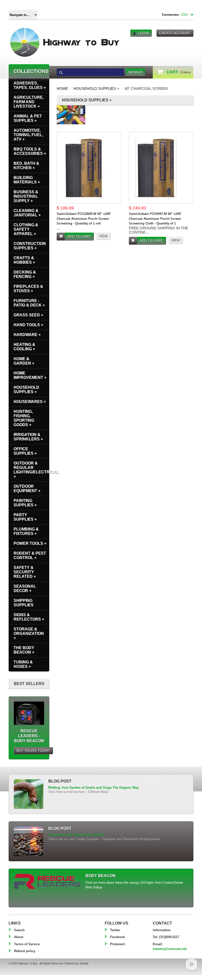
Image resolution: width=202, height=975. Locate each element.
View (103, 236)
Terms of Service (27, 944)
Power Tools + (30, 543)
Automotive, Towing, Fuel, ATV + (28, 134)
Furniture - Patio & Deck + (29, 303)
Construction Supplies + (30, 245)
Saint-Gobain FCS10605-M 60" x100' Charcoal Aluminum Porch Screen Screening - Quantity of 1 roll (84, 218)
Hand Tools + (28, 325)
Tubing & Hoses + (23, 664)
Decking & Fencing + (25, 274)
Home (62, 88)
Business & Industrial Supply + (26, 196)
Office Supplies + (25, 451)
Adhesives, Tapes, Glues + (30, 85)
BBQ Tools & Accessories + (30, 151)
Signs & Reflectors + (29, 617)
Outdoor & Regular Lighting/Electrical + (31, 470)
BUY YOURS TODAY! (33, 750)
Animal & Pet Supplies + (28, 118)
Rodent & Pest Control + (30, 555)
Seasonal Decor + (25, 588)
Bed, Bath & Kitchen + (26, 165)
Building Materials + (27, 180)
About (18, 937)
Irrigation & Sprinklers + (28, 436)
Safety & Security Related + (25, 571)
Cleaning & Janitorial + (27, 212)
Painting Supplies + (25, 502)
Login (143, 33)
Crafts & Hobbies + (24, 260)
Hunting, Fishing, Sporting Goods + (24, 418)
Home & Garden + (24, 361)
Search (19, 930)
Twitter (115, 930)
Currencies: (170, 14)
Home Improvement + (30, 375)
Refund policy (24, 951)
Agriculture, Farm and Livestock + (29, 101)
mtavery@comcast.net (169, 949)
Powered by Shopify (76, 963)
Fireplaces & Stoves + (28, 288)
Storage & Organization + (29, 633)
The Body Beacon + (24, 650)
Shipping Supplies (24, 602)
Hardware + (27, 335)
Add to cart (79, 236)
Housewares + (30, 402)
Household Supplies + (96, 88)
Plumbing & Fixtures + (26, 531)
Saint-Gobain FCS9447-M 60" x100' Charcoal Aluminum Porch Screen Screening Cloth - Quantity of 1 (155, 218)
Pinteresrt (117, 944)
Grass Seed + (28, 315)
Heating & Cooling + (24, 346)
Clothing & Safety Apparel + (26, 229)
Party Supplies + (25, 517)
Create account (174, 33)
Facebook (117, 937)
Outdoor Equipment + (27, 488)
